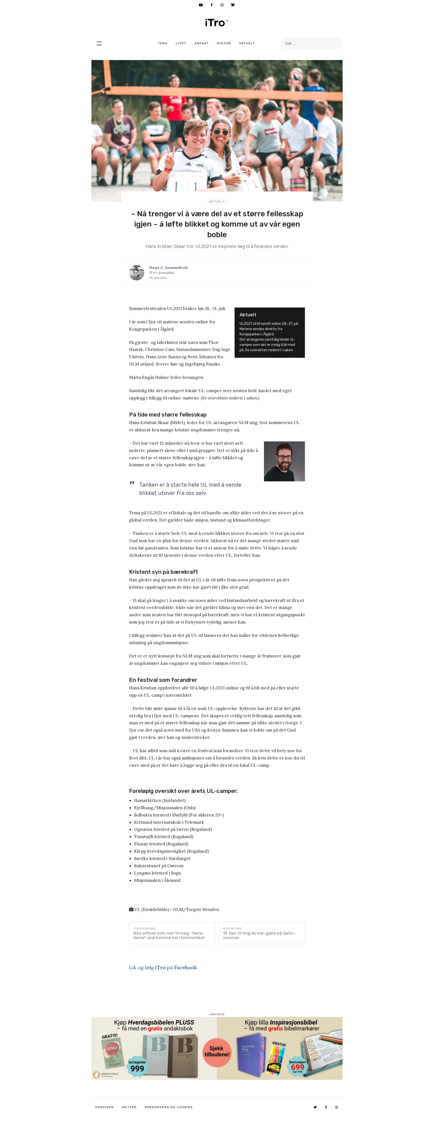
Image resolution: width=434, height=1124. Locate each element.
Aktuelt (247, 43)
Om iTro (129, 1107)
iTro (217, 23)
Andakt (201, 43)
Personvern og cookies (169, 1107)
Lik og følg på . (163, 967)
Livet (181, 43)
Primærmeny (99, 43)
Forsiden (104, 1107)
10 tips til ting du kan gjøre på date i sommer (259, 935)
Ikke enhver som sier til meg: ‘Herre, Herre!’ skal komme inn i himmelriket (169, 935)
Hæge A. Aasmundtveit (168, 267)
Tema (163, 43)
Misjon (224, 43)
